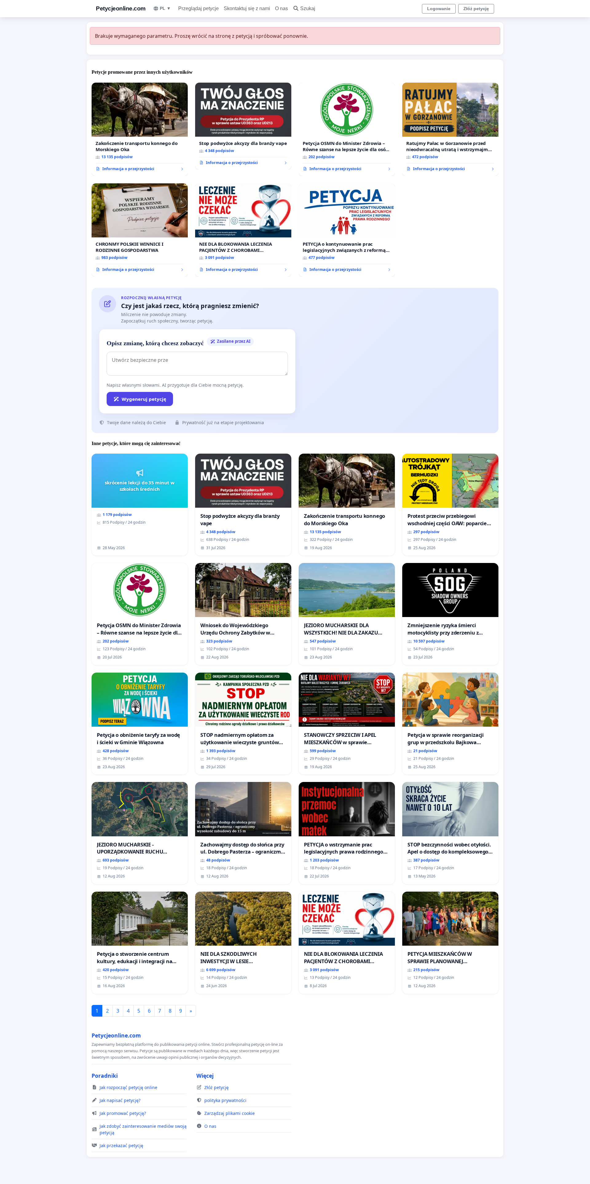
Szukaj (307, 8)
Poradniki (105, 1075)
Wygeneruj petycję (144, 399)
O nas (281, 8)
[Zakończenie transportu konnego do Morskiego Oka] (140, 129)
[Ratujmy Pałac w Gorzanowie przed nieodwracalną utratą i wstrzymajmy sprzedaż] (450, 129)
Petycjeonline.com (121, 8)
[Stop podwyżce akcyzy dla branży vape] (243, 126)
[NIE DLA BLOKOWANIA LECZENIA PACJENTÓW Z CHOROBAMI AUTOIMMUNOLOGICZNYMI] (243, 230)
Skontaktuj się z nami (247, 8)
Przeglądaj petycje (198, 8)
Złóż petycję (476, 8)
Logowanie (438, 8)
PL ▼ (165, 8)
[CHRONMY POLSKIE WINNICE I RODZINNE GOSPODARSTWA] (140, 230)
